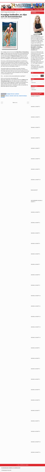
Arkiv (32, 80)
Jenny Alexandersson (15, 18)
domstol (11, 95)
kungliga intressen (10, 93)
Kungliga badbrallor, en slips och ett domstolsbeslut (14, 15)
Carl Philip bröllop (38, 9)
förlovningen (11, 9)
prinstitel (3, 97)
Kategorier (33, 87)
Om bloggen (4, 9)
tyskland (17, 93)
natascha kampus (23, 95)
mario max (16, 95)
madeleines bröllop (28, 9)
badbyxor (7, 95)
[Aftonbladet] (5, 1)
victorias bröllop (19, 9)
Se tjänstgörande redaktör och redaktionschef (10, 467)
